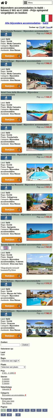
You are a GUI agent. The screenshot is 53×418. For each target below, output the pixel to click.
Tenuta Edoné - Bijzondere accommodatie (21, 245)
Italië (45, 23)
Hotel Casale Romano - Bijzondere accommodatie (24, 31)
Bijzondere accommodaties (14, 395)
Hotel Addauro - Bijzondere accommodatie (21, 311)
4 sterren (5, 381)
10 (9, 415)
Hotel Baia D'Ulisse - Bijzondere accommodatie (23, 214)
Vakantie (6, 389)
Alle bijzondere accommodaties (22, 23)
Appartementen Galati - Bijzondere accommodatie (25, 124)
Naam (48, 27)
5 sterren (5, 383)
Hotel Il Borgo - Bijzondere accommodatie (21, 61)
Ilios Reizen (7, 403)
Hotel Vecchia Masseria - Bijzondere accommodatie (25, 185)
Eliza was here (8, 401)
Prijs (41, 27)
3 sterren (5, 379)
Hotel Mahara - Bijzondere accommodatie (20, 281)
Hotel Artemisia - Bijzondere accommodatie (21, 154)
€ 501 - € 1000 (9, 373)
